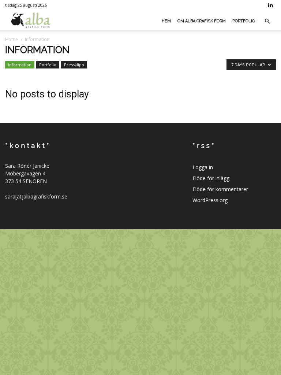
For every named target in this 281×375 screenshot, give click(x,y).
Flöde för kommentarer (220, 189)
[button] (267, 21)
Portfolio (243, 21)
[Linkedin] (270, 5)
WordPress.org (210, 200)
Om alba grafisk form (201, 21)
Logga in (202, 167)
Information (19, 64)
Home (11, 39)
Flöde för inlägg (210, 178)
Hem (166, 21)
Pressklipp (74, 64)
